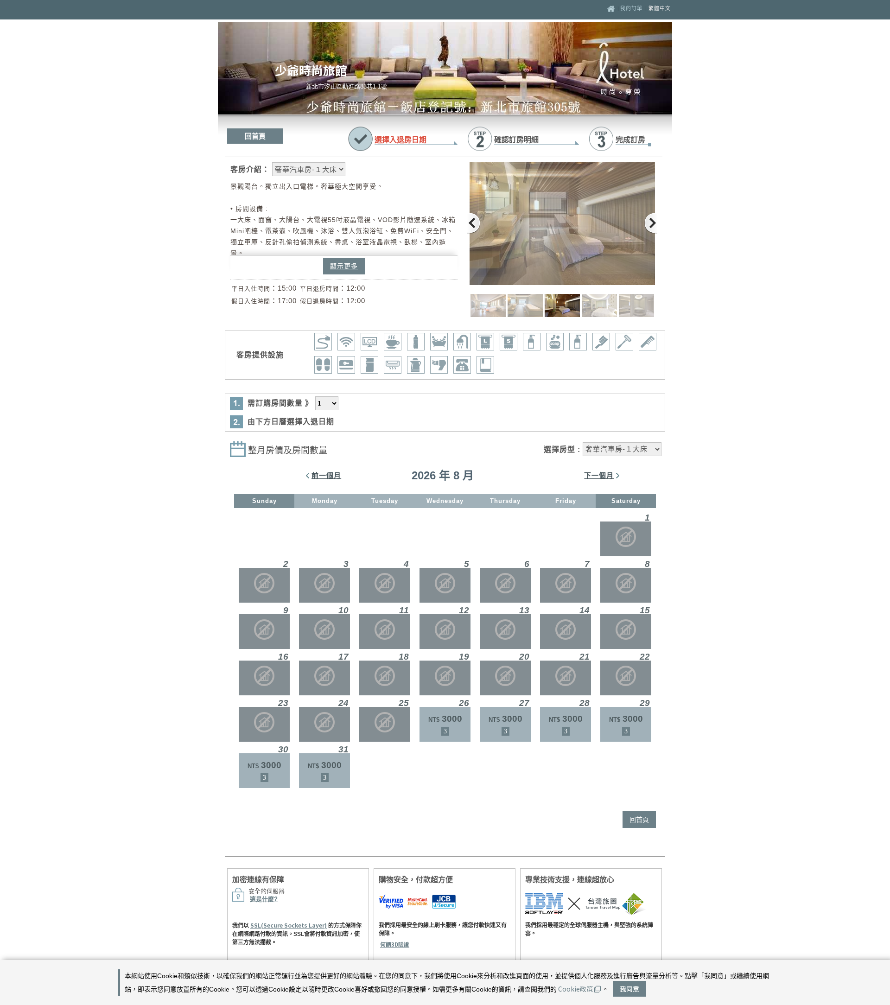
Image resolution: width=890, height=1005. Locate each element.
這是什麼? (264, 899)
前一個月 (326, 475)
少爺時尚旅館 (311, 69)
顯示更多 (344, 266)
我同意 (629, 988)
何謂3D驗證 (394, 944)
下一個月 (599, 475)
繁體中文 (659, 8)
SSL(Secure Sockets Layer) (288, 925)
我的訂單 (632, 8)
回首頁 (255, 136)
